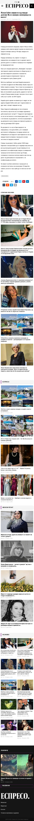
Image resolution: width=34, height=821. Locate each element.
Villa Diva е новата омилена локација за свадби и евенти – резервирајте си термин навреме (15, 339)
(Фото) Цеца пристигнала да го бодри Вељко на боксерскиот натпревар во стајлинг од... (8, 652)
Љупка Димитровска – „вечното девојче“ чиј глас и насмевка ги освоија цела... (16, 565)
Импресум (3, 802)
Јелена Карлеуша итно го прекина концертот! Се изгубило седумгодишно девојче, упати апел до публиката (17, 281)
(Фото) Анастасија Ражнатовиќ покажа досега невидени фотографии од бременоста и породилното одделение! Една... (25, 652)
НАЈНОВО (5, 634)
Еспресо (4, 19)
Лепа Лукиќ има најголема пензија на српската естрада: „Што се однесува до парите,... (24, 693)
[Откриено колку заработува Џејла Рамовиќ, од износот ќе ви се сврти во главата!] (25, 664)
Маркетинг (4, 806)
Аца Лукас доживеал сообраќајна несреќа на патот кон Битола (8, 733)
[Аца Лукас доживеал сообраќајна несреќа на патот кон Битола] (9, 725)
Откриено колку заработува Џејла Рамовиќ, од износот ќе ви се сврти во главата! (17, 310)
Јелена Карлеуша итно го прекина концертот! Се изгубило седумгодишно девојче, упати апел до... (9, 673)
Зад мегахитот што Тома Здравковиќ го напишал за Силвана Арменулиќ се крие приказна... (24, 734)
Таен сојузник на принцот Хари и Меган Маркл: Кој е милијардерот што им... (25, 712)
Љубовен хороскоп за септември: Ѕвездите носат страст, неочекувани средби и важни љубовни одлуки (8, 713)
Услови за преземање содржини (10, 813)
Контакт (3, 809)
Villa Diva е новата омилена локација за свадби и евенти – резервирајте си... (8, 693)
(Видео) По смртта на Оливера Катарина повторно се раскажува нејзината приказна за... (16, 624)
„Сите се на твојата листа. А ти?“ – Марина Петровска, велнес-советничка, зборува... (16, 469)
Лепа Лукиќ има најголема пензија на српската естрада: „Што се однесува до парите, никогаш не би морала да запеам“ (15, 369)
